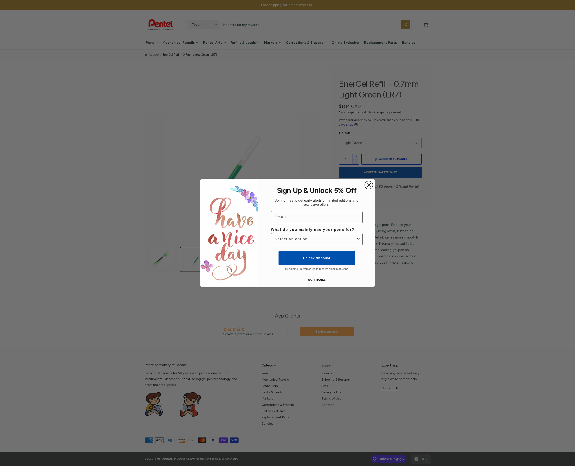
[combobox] (315, 239)
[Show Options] (358, 239)
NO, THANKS (317, 279)
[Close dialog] (369, 185)
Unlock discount (316, 258)
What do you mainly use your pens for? (312, 230)
